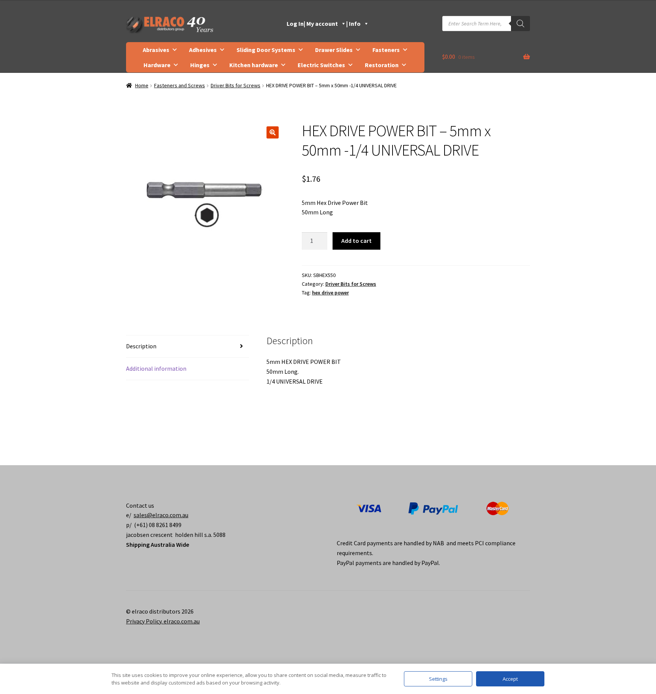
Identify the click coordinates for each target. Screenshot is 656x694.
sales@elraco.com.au (161, 515)
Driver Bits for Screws (235, 85)
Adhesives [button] (203, 50)
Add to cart (356, 240)
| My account (321, 23)
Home (141, 85)
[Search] (520, 23)
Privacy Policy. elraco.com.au (163, 621)
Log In (295, 23)
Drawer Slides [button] (334, 50)
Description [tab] (141, 346)
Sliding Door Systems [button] (266, 50)
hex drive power (330, 292)
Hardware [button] (157, 65)
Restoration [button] (382, 65)
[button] (272, 132)
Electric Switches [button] (321, 65)
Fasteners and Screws (179, 85)
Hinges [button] (200, 65)
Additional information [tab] (156, 368)
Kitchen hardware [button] (253, 65)
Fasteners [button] (386, 50)
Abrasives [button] (156, 50)
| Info (353, 23)
